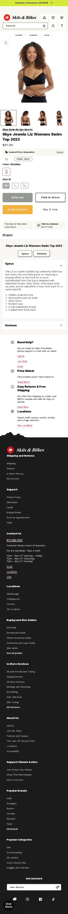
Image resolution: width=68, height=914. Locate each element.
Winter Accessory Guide (19, 637)
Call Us (20, 356)
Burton (10, 808)
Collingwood (13, 599)
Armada (11, 813)
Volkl (9, 798)
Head (9, 823)
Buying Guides (14, 512)
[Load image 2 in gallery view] (25, 118)
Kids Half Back (14, 697)
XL (24, 185)
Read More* (23, 382)
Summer (33, 35)
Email (20, 366)
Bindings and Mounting (18, 686)
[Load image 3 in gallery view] (42, 118)
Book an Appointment (18, 517)
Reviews (42, 253)
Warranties (12, 502)
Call (43, 227)
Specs (25, 253)
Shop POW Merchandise (19, 774)
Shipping (11, 463)
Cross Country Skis (16, 862)
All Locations (13, 609)
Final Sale (23, 159)
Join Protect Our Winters (19, 769)
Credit (10, 507)
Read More (23, 407)
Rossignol (12, 803)
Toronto (11, 604)
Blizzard (11, 818)
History (10, 725)
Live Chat (22, 361)
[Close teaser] (15, 898)
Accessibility (13, 751)
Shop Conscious (15, 779)
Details (59, 152)
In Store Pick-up (15, 473)
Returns (11, 468)
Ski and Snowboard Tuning (20, 671)
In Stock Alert (18, 209)
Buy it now (50, 209)
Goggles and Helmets (18, 867)
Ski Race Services (16, 681)
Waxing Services (15, 676)
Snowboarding (14, 852)
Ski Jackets (12, 857)
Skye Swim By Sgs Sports (17, 129)
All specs (7, 235)
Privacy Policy (14, 497)
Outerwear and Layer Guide (21, 643)
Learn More (10, 227)
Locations (12, 571)
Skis (9, 847)
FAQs (9, 522)
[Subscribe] (57, 887)
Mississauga (13, 593)
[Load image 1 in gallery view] (8, 118)
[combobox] (25, 26)
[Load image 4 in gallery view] (59, 118)
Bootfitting (12, 692)
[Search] (44, 26)
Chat (50, 227)
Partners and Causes (17, 736)
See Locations (24, 425)
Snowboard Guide (16, 632)
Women (18, 35)
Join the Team (14, 730)
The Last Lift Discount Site (21, 741)
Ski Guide (11, 627)
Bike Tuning (12, 702)
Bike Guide (12, 648)
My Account (13, 478)
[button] (53, 17)
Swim (46, 35)
